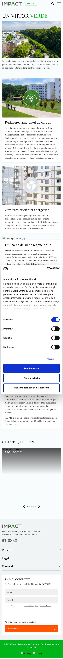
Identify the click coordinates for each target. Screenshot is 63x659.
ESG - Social (14, 452)
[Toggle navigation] (58, 4)
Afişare (50, 359)
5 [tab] (35, 506)
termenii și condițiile (30, 606)
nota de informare (45, 606)
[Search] (52, 3)
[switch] (55, 328)
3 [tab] (31, 506)
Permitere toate (31, 368)
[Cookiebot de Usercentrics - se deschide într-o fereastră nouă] (47, 269)
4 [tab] (33, 506)
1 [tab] (27, 506)
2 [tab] (29, 506)
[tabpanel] (31, 474)
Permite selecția (31, 378)
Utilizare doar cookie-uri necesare (31, 387)
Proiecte (31, 4)
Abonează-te (13, 628)
